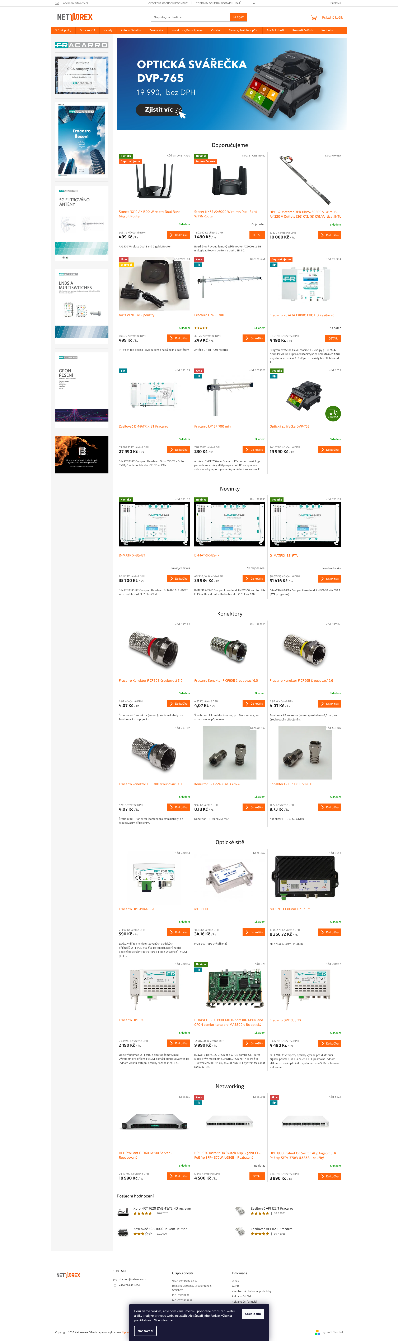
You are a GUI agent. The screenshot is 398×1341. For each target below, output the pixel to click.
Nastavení (145, 1331)
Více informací (164, 1320)
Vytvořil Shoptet (333, 1332)
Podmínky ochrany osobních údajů (219, 3)
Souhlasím (253, 1314)
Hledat (238, 17)
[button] (134, 84)
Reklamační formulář (244, 1302)
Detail (257, 235)
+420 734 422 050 (129, 1285)
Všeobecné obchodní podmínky (168, 3)
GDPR (235, 1286)
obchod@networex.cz (132, 1279)
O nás (235, 1281)
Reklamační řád (241, 1297)
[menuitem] (63, 30)
